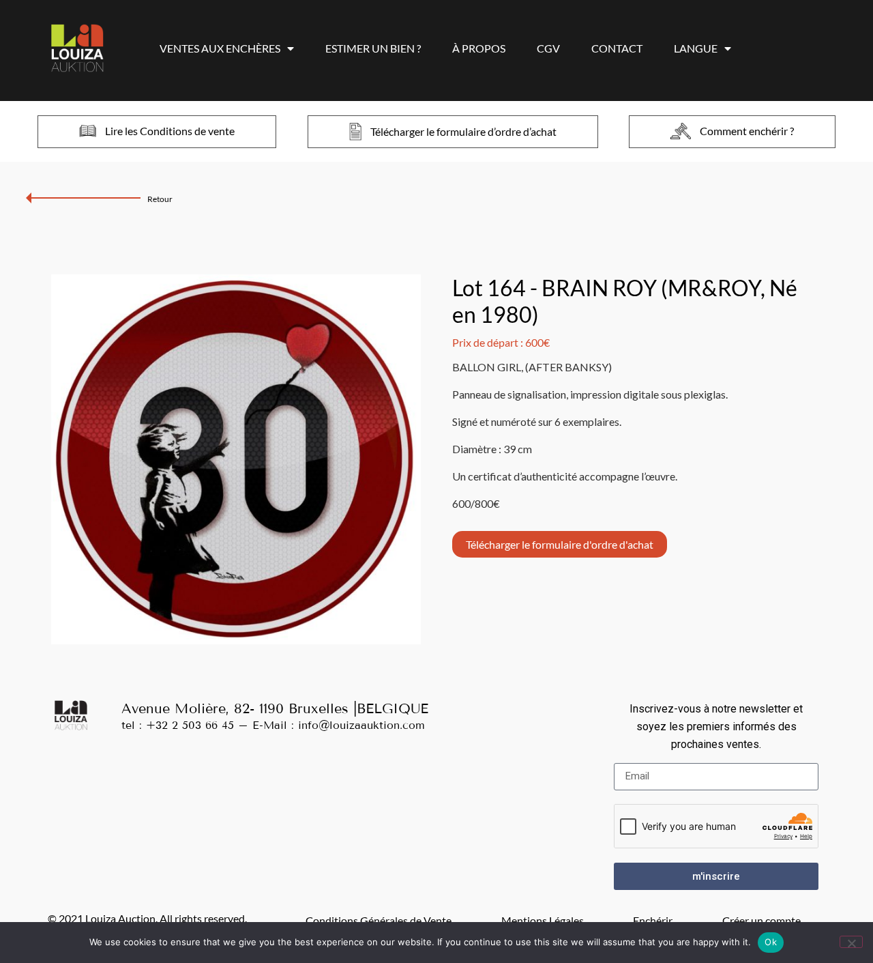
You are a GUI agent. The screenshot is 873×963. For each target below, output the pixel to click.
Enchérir (652, 920)
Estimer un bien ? (373, 48)
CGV (548, 48)
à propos (478, 48)
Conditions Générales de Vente (379, 920)
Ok (771, 941)
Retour (160, 199)
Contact (616, 48)
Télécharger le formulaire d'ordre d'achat (559, 544)
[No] (851, 942)
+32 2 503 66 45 (190, 725)
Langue (695, 48)
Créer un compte (761, 920)
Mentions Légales (542, 920)
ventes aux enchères (220, 48)
